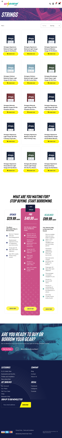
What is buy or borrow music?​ (29, 349)
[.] (17, 349)
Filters (2, 25)
